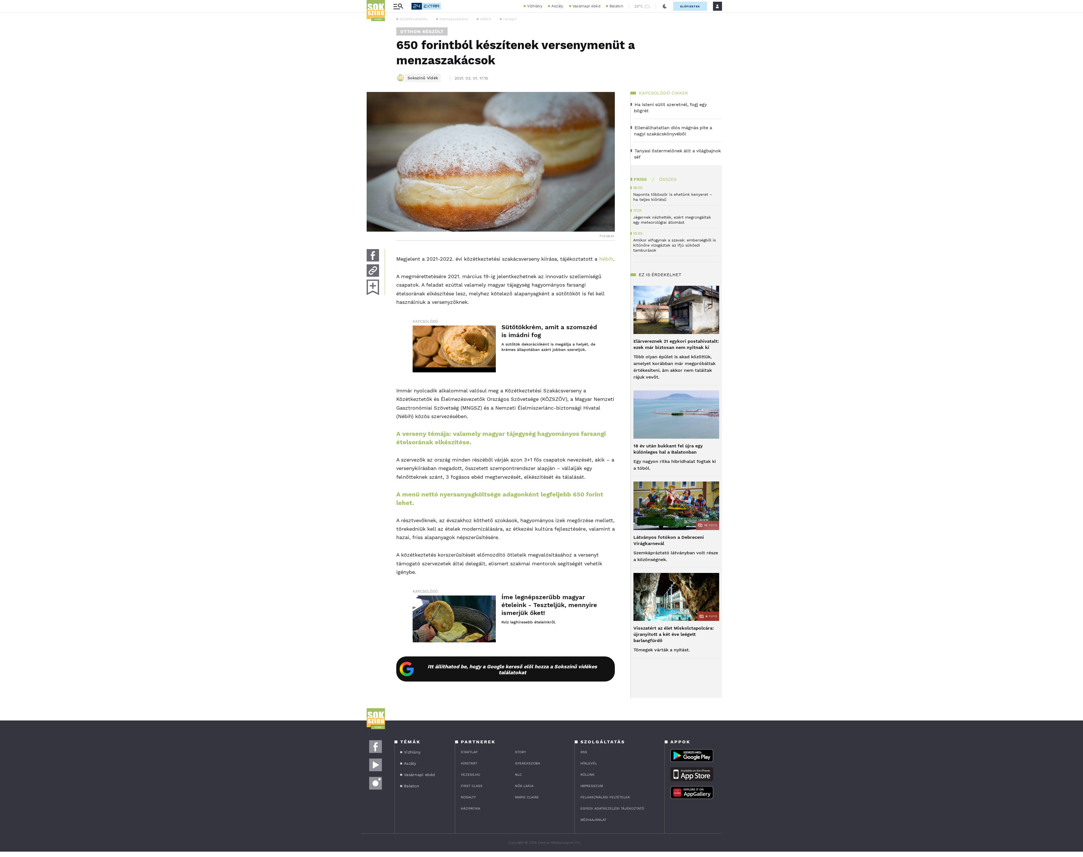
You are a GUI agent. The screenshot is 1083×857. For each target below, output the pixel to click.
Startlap (469, 752)
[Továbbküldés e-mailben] (373, 270)
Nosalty (468, 797)
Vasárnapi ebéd (586, 6)
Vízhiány (534, 6)
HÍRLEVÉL (588, 763)
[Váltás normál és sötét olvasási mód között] (664, 6)
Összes (668, 179)
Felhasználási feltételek (605, 797)
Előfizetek (690, 6)
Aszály (557, 6)
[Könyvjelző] (373, 287)
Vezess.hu (470, 775)
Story (520, 752)
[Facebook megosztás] (373, 255)
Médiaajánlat (593, 820)
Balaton (616, 6)
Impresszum (591, 786)
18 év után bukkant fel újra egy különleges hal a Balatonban (668, 449)
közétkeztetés (414, 19)
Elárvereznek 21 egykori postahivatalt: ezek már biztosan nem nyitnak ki (676, 344)
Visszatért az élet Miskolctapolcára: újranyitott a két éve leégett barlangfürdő (673, 634)
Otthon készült (422, 31)
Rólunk (587, 775)
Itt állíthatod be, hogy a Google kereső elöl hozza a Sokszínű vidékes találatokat (512, 669)
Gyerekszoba (527, 763)
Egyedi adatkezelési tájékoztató (612, 808)
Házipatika (470, 808)
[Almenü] (398, 6)
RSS (583, 752)
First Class (472, 786)
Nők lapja (524, 786)
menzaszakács (453, 19)
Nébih (606, 259)
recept (509, 19)
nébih (486, 19)
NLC (518, 775)
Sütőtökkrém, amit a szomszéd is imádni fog (549, 331)
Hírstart (469, 763)
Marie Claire (527, 797)
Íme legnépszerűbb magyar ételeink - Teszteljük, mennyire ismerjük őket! (549, 605)
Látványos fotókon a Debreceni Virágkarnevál (668, 540)
